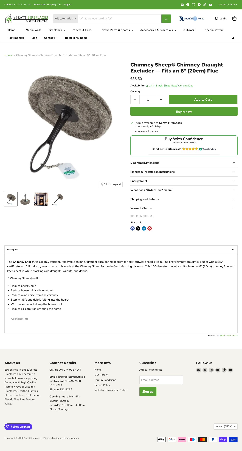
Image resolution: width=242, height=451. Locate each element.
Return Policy (102, 385)
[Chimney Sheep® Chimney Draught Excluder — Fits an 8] (10, 199)
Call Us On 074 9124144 (17, 4)
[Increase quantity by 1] (161, 99)
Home (8, 55)
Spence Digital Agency (67, 438)
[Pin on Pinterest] (149, 228)
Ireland (227, 4)
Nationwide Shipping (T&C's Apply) (52, 4)
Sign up (148, 391)
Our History (101, 375)
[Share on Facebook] (132, 228)
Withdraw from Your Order (110, 390)
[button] (121, 319)
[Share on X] (138, 228)
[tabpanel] (121, 293)
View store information (146, 131)
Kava (235, 335)
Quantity (135, 91)
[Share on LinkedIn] (144, 228)
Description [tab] (12, 249)
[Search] (166, 18)
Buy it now (184, 112)
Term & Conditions (105, 380)
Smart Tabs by (226, 335)
